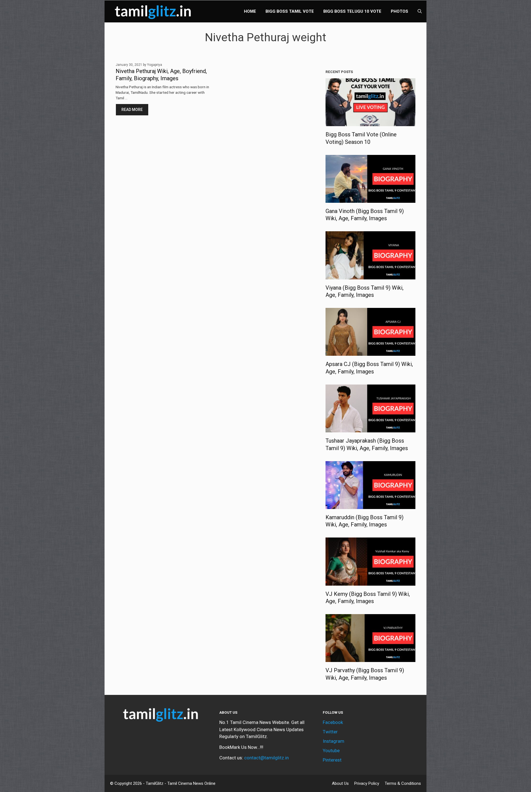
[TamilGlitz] (154, 11)
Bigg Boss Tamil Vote (290, 11)
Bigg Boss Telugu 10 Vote (352, 11)
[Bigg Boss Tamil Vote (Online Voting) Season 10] (370, 122)
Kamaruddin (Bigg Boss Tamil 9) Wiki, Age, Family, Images (365, 521)
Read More (132, 109)
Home (250, 11)
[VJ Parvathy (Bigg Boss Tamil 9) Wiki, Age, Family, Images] (370, 658)
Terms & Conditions (403, 783)
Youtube (331, 750)
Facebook (333, 722)
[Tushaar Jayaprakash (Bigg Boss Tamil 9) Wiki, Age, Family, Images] (370, 429)
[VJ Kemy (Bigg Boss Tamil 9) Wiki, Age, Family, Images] (370, 582)
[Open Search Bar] (419, 11)
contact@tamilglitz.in (266, 757)
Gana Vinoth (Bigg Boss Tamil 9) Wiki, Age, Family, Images (365, 215)
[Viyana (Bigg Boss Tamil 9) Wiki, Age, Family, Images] (370, 275)
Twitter (330, 731)
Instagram (333, 741)
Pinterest (332, 760)
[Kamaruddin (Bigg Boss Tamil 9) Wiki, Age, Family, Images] (370, 505)
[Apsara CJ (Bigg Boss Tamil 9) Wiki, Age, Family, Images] (370, 352)
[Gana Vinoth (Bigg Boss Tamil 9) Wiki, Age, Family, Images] (370, 199)
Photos (399, 11)
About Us (340, 783)
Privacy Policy (366, 783)
